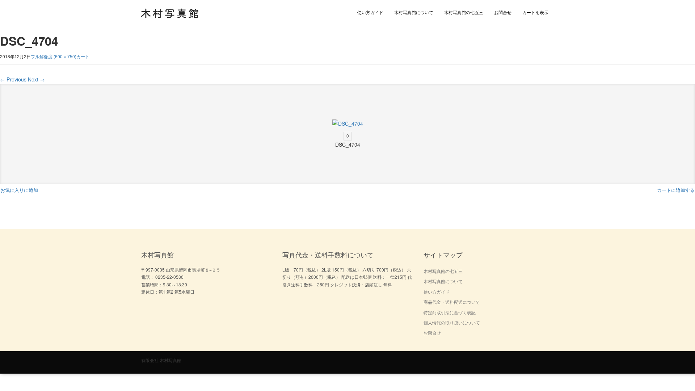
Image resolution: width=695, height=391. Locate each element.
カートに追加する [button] (676, 189)
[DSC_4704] (347, 123)
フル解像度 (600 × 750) (53, 56)
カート (82, 56)
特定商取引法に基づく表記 (450, 312)
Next (36, 79)
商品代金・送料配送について (452, 302)
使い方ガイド (370, 12)
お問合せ (502, 12)
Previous (13, 79)
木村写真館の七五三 (463, 12)
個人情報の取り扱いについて (452, 322)
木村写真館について (413, 12)
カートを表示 (535, 12)
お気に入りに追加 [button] (19, 189)
